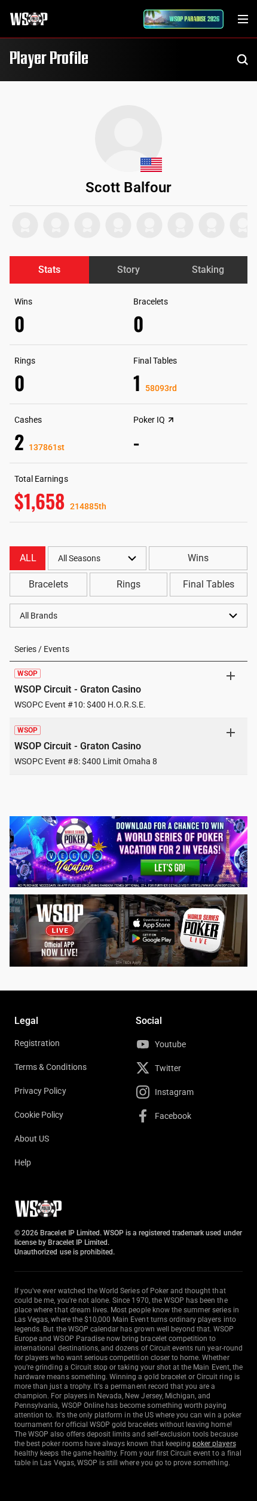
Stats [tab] (49, 269)
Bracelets (48, 584)
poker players (214, 1444)
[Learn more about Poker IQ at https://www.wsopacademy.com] (171, 420)
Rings (128, 584)
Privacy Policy (40, 1091)
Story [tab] (128, 269)
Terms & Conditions (50, 1067)
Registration (37, 1043)
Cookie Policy (39, 1114)
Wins (198, 558)
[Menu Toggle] (242, 19)
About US (31, 1138)
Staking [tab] (208, 269)
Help (22, 1162)
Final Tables (208, 584)
